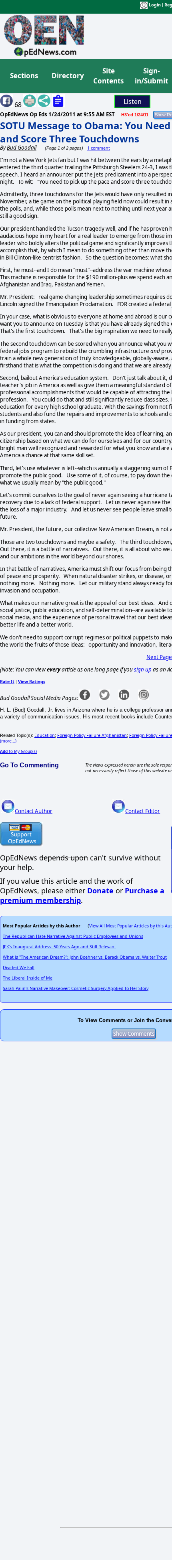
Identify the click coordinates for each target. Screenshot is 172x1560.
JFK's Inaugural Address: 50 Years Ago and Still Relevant (59, 946)
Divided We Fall (18, 967)
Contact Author (33, 811)
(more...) (8, 741)
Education (44, 735)
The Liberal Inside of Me (27, 978)
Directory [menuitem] (67, 75)
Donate (100, 890)
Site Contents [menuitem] (108, 76)
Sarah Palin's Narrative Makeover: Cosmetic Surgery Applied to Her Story (75, 988)
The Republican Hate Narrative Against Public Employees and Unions (73, 936)
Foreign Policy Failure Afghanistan (92, 735)
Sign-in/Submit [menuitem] (150, 76)
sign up (143, 669)
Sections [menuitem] (24, 75)
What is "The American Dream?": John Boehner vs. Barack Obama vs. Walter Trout (85, 957)
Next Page (159, 657)
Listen (133, 101)
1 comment (98, 148)
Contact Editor (142, 811)
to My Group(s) (18, 751)
